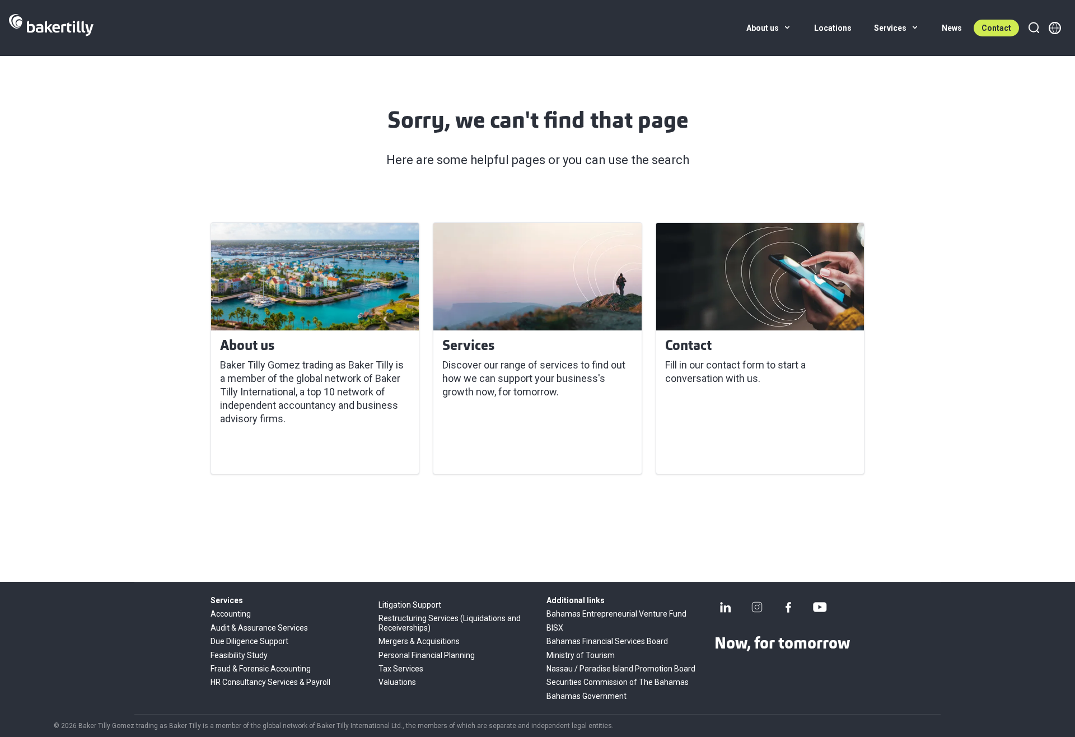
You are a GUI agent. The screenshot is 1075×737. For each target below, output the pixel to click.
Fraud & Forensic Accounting (261, 668)
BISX (554, 627)
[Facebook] (788, 607)
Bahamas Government (586, 696)
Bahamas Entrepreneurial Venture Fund (616, 613)
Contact (996, 28)
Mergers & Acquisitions (419, 641)
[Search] (1034, 28)
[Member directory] (1055, 28)
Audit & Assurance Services (259, 627)
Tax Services (400, 668)
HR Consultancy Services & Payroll (270, 682)
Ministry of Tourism (580, 655)
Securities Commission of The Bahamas (617, 682)
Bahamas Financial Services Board (607, 641)
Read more (251, 451)
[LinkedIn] (725, 607)
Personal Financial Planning (426, 655)
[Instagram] (757, 607)
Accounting (231, 613)
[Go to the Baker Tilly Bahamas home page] (51, 28)
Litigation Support (409, 604)
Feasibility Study (239, 655)
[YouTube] (819, 607)
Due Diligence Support (249, 641)
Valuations (397, 682)
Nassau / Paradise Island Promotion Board (620, 668)
